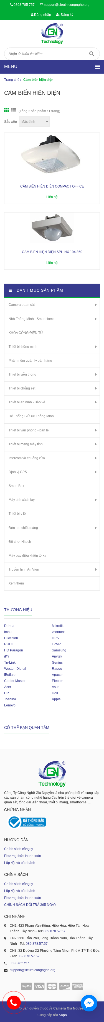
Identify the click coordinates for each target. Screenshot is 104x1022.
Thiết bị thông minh (23, 347)
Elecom (57, 681)
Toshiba (10, 699)
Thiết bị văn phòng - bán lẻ (29, 430)
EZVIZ (56, 644)
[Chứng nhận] (26, 822)
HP (6, 693)
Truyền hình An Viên (24, 569)
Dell (55, 693)
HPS (55, 638)
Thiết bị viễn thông (22, 374)
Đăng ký (66, 15)
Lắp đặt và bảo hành (19, 863)
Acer (7, 687)
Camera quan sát (22, 305)
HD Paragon (13, 650)
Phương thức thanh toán (22, 856)
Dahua (9, 626)
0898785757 (19, 963)
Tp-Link (10, 662)
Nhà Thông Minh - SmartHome (32, 319)
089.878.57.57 (54, 931)
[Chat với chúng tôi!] (89, 1003)
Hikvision (11, 638)
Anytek (57, 656)
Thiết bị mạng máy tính (26, 444)
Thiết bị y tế (17, 514)
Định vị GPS (18, 472)
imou (8, 632)
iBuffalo (10, 675)
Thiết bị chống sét (22, 388)
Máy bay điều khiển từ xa (27, 556)
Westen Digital (15, 669)
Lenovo (10, 705)
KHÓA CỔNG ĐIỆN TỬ (26, 333)
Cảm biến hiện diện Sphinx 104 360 (52, 252)
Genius (57, 662)
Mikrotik (58, 626)
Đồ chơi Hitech (20, 542)
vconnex (58, 632)
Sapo (63, 1015)
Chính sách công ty (18, 849)
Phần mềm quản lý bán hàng (30, 361)
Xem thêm (16, 583)
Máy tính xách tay (22, 500)
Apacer (57, 675)
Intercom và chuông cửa (27, 458)
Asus (55, 687)
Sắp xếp (10, 122)
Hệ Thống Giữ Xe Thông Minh (31, 416)
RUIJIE (9, 644)
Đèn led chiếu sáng (23, 528)
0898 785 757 (24, 5)
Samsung (59, 650)
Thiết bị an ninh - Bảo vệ (27, 402)
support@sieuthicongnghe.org (67, 5)
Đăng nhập (42, 15)
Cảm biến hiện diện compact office (52, 186)
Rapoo (57, 669)
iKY (6, 656)
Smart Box (16, 486)
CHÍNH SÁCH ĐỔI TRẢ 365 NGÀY (30, 905)
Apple (56, 699)
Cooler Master (15, 681)
